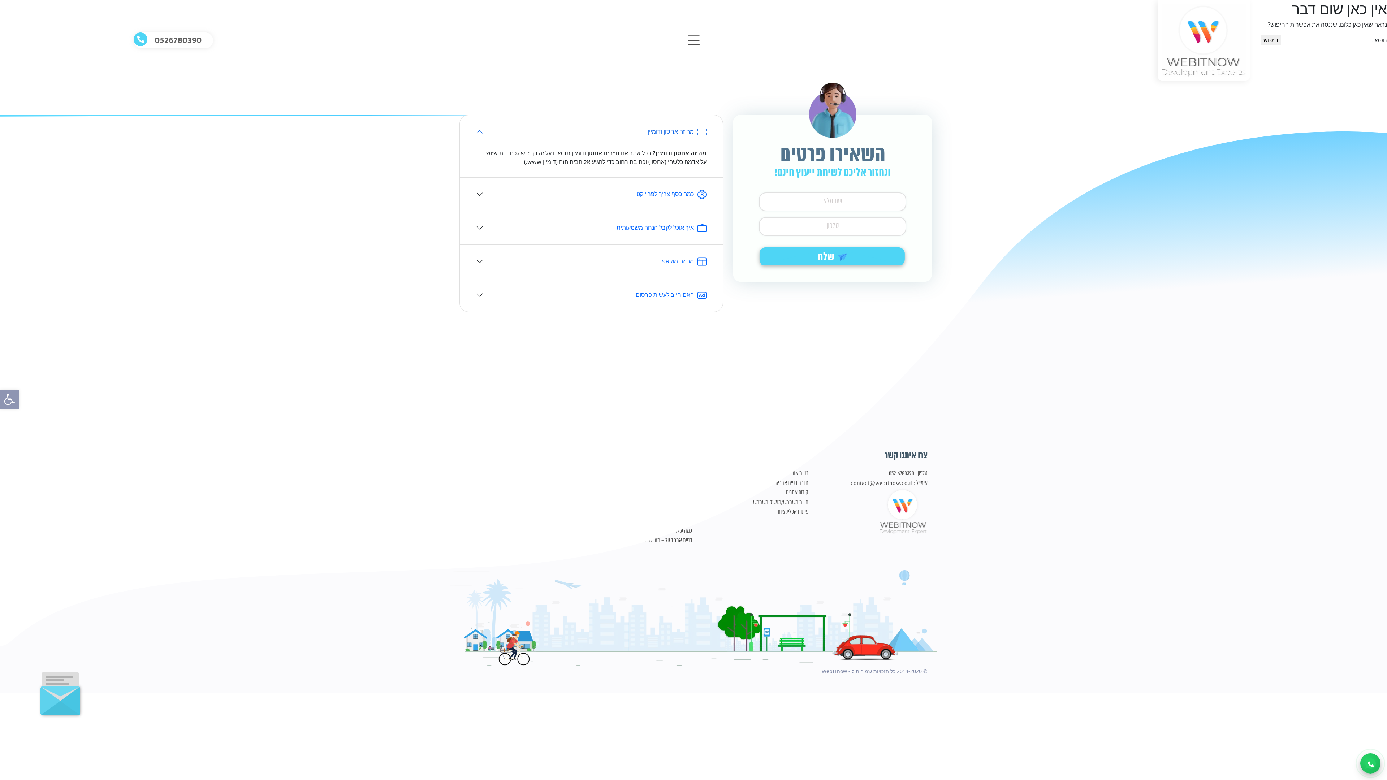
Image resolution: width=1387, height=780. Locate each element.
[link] (9, 399)
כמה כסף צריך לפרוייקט (665, 194)
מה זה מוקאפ (678, 261)
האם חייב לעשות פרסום (665, 295)
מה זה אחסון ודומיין (671, 131)
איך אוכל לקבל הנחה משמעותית (655, 227)
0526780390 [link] (178, 40)
